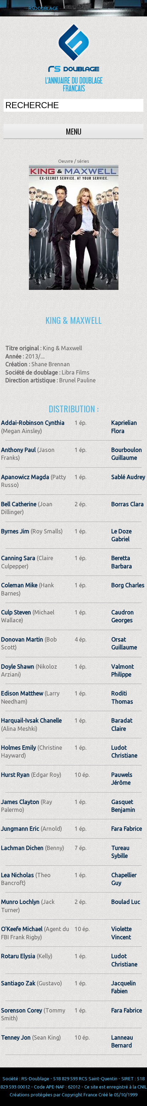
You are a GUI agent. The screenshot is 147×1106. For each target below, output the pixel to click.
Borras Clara (127, 504)
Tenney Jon (16, 1037)
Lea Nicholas (17, 875)
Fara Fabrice (126, 828)
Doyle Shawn (17, 666)
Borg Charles (128, 585)
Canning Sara (18, 558)
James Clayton (20, 802)
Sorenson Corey (21, 1010)
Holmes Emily (18, 747)
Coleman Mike (19, 585)
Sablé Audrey (128, 477)
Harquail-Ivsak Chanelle (31, 720)
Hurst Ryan (15, 774)
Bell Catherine (18, 504)
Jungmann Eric (20, 828)
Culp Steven (16, 612)
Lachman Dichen (22, 848)
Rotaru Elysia (18, 956)
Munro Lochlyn (20, 902)
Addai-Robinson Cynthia (33, 422)
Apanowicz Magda (25, 477)
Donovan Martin (22, 639)
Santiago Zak (18, 983)
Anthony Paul (18, 450)
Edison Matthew (22, 693)
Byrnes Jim (15, 531)
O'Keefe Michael (21, 929)
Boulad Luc (125, 902)
